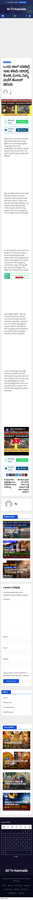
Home (4, 885)
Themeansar (16, 881)
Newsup (27, 878)
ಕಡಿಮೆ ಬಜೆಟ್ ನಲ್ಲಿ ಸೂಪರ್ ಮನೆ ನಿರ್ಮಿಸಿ (15, 550)
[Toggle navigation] (14, 15)
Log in (5, 698)
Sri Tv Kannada (16, 9)
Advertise (16, 889)
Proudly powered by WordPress (11, 878)
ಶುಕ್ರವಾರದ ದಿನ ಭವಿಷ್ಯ (13, 742)
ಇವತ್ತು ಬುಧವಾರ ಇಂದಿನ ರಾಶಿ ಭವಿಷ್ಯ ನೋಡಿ (16, 762)
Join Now (23, 121)
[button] (26, 16)
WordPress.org (8, 712)
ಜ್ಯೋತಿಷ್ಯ (14, 567)
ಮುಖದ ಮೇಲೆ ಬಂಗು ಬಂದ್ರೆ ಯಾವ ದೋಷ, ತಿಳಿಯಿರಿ (16, 570)
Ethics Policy (8, 889)
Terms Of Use (24, 889)
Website (6, 659)
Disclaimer (21, 893)
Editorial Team (13, 893)
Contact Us (27, 885)
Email (5, 648)
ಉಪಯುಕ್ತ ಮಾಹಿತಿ (7, 62)
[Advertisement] (16, 35)
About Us (10, 885)
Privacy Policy (18, 885)
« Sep (16, 856)
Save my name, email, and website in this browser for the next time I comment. (16, 674)
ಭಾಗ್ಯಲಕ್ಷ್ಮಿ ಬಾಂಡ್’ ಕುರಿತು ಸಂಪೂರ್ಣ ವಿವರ (14, 531)
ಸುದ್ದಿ (14, 527)
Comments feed (8, 707)
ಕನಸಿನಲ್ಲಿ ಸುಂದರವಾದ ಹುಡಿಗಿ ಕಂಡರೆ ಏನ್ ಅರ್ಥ (16, 803)
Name (5, 637)
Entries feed (7, 702)
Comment (6, 599)
